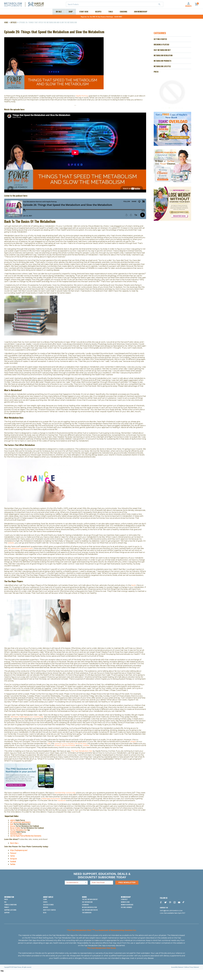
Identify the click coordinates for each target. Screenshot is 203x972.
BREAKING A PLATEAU (161, 44)
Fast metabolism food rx (90, 910)
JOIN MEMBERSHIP (140, 11)
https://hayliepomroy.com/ (19, 850)
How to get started (49, 910)
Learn (45, 899)
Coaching (123, 11)
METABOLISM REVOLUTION (163, 55)
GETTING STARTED (160, 39)
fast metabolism (87, 902)
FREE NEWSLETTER (126, 882)
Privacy (6, 907)
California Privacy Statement (191, 967)
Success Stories (48, 904)
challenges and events (50, 799)
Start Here (83, 11)
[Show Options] (86, 883)
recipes (133, 742)
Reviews (45, 907)
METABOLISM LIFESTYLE (162, 66)
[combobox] (114, 4)
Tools (110, 11)
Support (7, 912)
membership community (65, 793)
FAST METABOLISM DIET (162, 50)
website (86, 745)
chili (48, 744)
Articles (13, 22)
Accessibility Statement (177, 967)
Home (6, 22)
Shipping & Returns (10, 910)
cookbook (85, 904)
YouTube (12, 864)
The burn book (86, 912)
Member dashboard (127, 904)
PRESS (156, 71)
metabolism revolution (89, 907)
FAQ (5, 902)
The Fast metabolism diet (90, 899)
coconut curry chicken (64, 744)
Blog (44, 912)
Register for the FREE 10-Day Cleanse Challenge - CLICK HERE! (101, 17)
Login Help (124, 899)
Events (45, 902)
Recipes (98, 11)
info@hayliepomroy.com (171, 911)
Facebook (13, 861)
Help (2, 971)
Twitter (12, 856)
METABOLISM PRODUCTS (162, 61)
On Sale (59, 11)
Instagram (13, 858)
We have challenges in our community (27, 717)
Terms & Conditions (10, 904)
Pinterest (13, 853)
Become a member (126, 907)
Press (6, 899)
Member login (125, 902)
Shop (71, 11)
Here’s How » (14, 843)
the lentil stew (81, 744)
